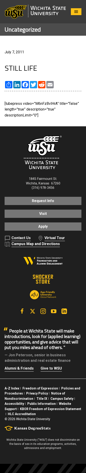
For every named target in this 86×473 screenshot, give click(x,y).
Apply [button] (43, 226)
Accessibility (14, 403)
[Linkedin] (64, 311)
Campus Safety (61, 398)
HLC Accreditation (22, 414)
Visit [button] (43, 213)
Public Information (41, 403)
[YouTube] (53, 311)
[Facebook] (22, 311)
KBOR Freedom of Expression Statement (50, 409)
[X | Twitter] (32, 311)
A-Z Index (12, 388)
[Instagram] (43, 311)
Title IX (41, 398)
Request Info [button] (43, 201)
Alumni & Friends (19, 368)
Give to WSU (51, 368)
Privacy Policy (37, 393)
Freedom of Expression (40, 388)
